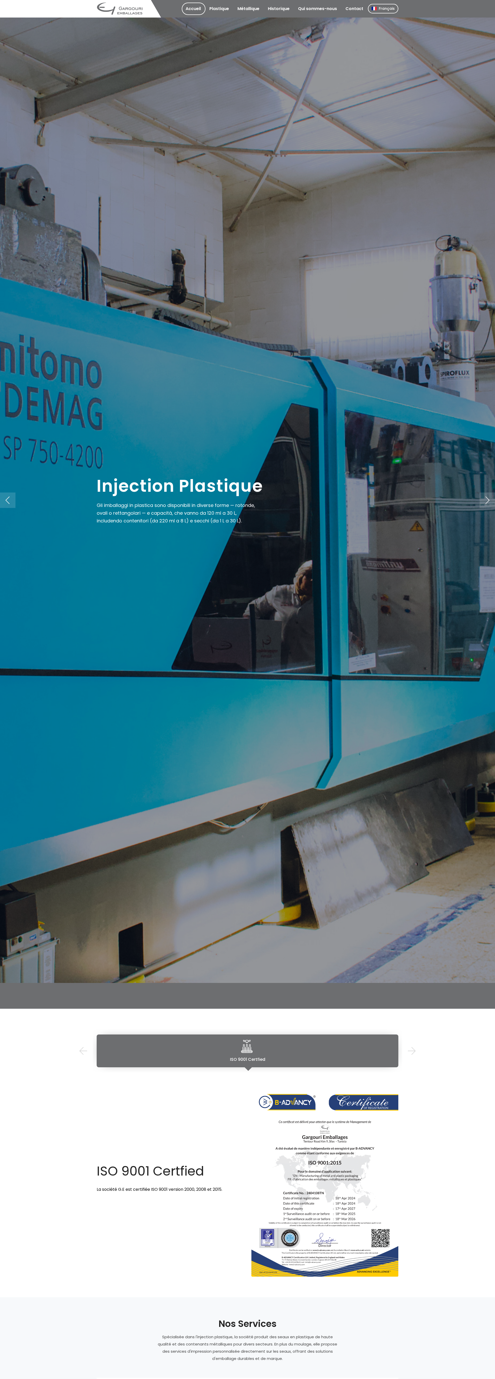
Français (387, 8)
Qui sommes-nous (317, 9)
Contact (354, 9)
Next (411, 1050)
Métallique (248, 9)
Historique (279, 9)
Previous (83, 1050)
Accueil (193, 9)
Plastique (219, 9)
